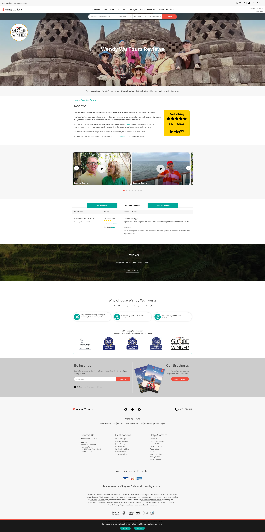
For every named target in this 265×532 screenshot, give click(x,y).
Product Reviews (132, 205)
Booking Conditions (157, 454)
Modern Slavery (155, 459)
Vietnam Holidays (121, 441)
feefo (128, 124)
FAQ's (152, 452)
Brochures (170, 9)
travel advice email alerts (97, 502)
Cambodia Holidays (122, 449)
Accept (125, 528)
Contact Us (259, 11)
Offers (105, 9)
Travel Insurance (155, 446)
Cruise (124, 9)
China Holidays (120, 439)
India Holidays (120, 446)
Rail (117, 9)
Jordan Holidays (120, 452)
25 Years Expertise (127, 91)
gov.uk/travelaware (163, 497)
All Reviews (102, 205)
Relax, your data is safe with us (89, 387)
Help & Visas (152, 9)
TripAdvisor (123, 136)
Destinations (96, 9)
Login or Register (256, 3)
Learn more (159, 524)
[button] (124, 190)
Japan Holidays (120, 444)
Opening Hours (132, 418)
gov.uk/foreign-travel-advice (151, 500)
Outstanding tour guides (144, 91)
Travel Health (154, 444)
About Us (84, 100)
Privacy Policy (155, 457)
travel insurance (135, 505)
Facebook (125, 409)
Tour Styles (133, 9)
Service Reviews (162, 205)
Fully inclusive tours (93, 91)
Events (142, 9)
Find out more (132, 270)
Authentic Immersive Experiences (167, 91)
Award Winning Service (110, 91)
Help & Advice (158, 435)
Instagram (132, 409)
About (161, 9)
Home (76, 100)
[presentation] (76, 168)
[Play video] (101, 169)
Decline (139, 528)
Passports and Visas (157, 441)
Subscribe (123, 379)
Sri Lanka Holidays (121, 454)
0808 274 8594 (257, 8)
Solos (112, 9)
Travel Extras (154, 449)
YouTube (139, 409)
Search (169, 17)
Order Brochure (180, 379)
